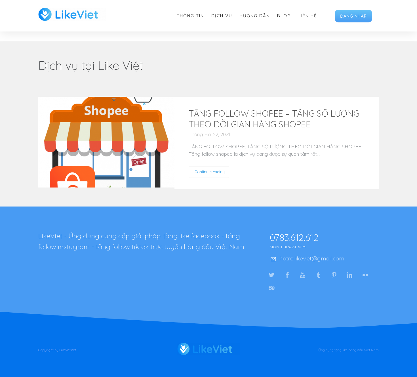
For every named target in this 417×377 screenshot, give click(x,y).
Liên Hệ (307, 15)
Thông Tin (190, 15)
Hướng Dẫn (255, 15)
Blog (284, 15)
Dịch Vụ (221, 15)
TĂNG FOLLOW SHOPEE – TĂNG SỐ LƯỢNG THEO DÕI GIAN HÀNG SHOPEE (274, 119)
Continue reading (210, 172)
